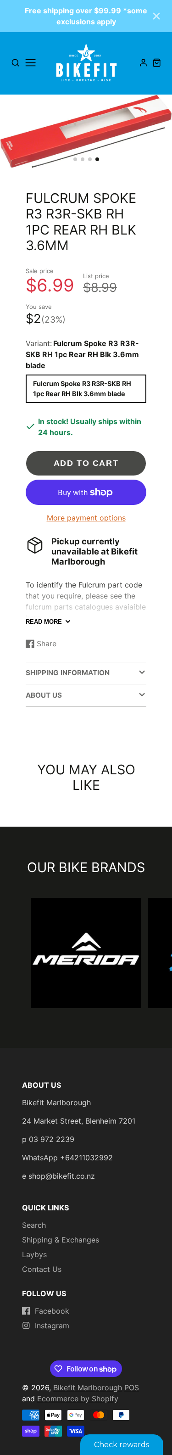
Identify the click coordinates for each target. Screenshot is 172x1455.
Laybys (34, 1254)
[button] (75, 159)
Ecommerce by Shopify (77, 1398)
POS (131, 1387)
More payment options (86, 517)
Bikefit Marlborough (87, 1387)
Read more (44, 621)
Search (34, 1225)
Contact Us (41, 1269)
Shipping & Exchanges (60, 1239)
